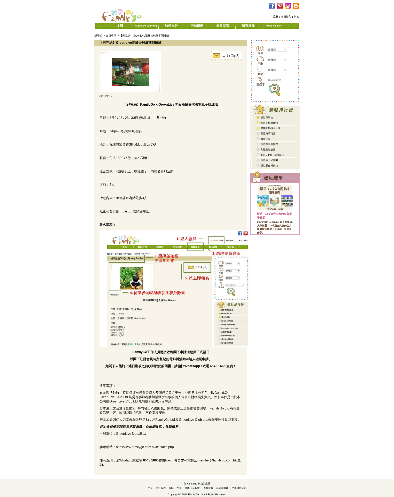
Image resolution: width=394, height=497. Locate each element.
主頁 (150, 488)
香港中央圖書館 (269, 144)
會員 (179, 488)
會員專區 (111, 35)
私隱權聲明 (222, 488)
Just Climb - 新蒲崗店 (272, 154)
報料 (171, 488)
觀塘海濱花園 (268, 133)
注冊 (275, 16)
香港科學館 (267, 117)
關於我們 (161, 488)
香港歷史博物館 (269, 165)
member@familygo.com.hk (217, 460)
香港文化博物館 (269, 122)
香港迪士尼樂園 (269, 160)
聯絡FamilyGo (192, 488)
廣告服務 (208, 488)
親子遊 (98, 35)
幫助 (296, 16)
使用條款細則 (239, 488)
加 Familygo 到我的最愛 (197, 483)
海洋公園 (265, 138)
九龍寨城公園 (268, 149)
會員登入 (286, 16)
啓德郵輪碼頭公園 (270, 128)
